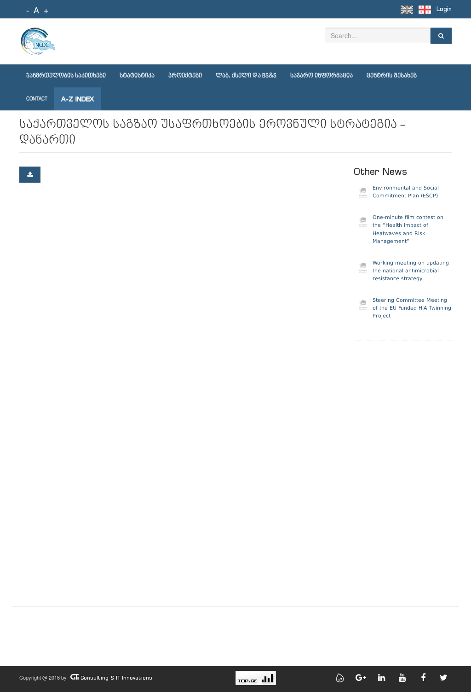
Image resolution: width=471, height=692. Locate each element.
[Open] (29, 175)
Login (444, 9)
